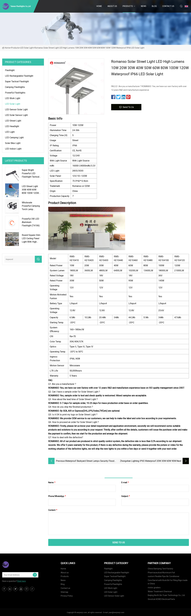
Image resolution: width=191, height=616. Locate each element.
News (143, 6)
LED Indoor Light (13, 148)
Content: (52, 510)
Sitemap (64, 592)
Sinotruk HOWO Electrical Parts (161, 599)
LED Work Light (12, 98)
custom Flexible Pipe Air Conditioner (163, 576)
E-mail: (125, 482)
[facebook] (4, 589)
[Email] (35, 575)
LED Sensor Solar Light (16, 109)
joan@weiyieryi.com (116, 612)
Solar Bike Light (12, 143)
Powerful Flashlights (15, 92)
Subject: (125, 496)
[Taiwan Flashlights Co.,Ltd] (16, 564)
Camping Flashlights (15, 87)
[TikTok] (32, 589)
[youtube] (21, 589)
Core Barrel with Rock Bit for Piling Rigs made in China (168, 582)
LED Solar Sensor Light (16, 115)
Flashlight (10, 70)
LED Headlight (12, 126)
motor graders (154, 587)
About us (112, 6)
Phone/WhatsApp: (57, 496)
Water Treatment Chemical (160, 591)
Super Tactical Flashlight (17, 81)
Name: (51, 482)
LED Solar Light (26, 48)
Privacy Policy (67, 596)
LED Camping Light (14, 137)
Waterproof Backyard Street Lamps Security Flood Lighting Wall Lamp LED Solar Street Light (89, 461)
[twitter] (15, 589)
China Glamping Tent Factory (160, 569)
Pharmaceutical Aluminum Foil (161, 572)
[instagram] (26, 589)
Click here (21, 581)
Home (99, 6)
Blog (154, 6)
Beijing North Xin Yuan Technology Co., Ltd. (166, 595)
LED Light (10, 132)
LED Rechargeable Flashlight (19, 76)
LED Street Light (13, 120)
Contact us (168, 6)
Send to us (128, 107)
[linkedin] (10, 589)
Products (128, 6)
